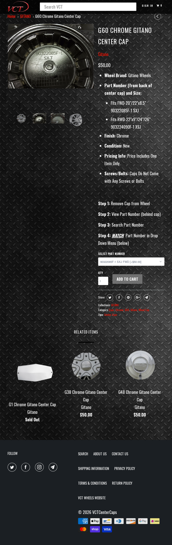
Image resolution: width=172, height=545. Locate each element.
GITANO (115, 305)
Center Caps (110, 315)
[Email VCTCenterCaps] (54, 467)
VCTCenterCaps (104, 512)
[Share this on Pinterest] (128, 297)
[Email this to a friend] (146, 297)
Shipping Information (93, 468)
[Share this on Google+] (137, 297)
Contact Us (120, 453)
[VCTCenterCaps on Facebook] (26, 467)
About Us (100, 453)
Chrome (119, 310)
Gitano (103, 54)
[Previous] (158, 16)
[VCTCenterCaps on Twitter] (13, 467)
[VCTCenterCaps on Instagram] (40, 467)
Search (83, 453)
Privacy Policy (124, 468)
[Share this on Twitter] (109, 297)
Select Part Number (111, 254)
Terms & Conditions (92, 483)
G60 (127, 310)
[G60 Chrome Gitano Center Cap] (51, 56)
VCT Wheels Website (92, 497)
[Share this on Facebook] (118, 297)
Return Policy (122, 483)
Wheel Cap (143, 310)
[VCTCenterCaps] (21, 7)
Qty (100, 273)
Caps (111, 310)
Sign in (147, 5)
